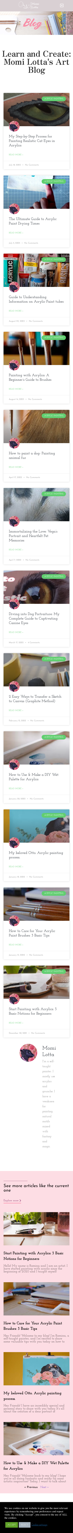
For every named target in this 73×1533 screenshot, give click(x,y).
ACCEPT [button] (11, 1525)
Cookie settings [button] (39, 1525)
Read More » (16, 155)
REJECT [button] (24, 1525)
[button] (62, 5)
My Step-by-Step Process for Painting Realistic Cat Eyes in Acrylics (32, 141)
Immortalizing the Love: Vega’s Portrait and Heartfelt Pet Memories (33, 536)
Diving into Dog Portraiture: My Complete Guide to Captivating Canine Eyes (34, 618)
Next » (44, 1487)
